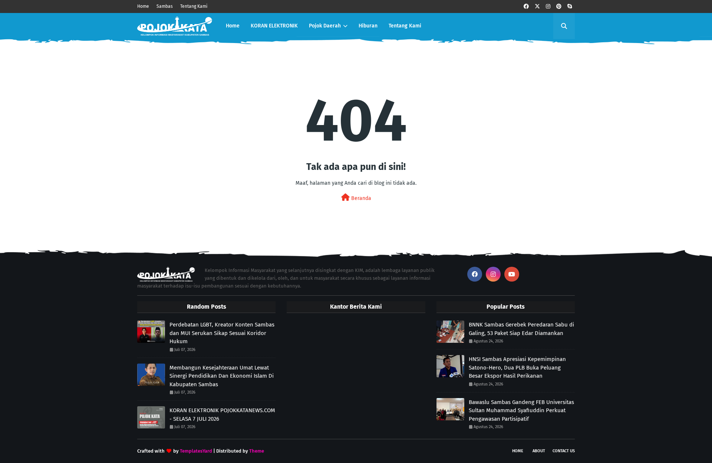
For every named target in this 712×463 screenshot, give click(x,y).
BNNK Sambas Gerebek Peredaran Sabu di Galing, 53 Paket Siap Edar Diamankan (521, 328)
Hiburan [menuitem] (368, 26)
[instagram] (548, 6)
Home (143, 6)
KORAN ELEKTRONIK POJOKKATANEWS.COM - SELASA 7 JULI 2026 (222, 414)
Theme (256, 451)
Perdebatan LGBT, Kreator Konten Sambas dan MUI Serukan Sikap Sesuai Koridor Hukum (221, 333)
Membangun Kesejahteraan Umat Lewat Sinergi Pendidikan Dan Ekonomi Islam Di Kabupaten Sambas (221, 376)
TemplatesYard (196, 451)
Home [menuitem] (233, 26)
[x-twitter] (537, 6)
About (539, 451)
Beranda (360, 198)
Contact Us (564, 451)
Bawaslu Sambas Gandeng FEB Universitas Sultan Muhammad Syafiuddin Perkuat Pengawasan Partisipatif (521, 410)
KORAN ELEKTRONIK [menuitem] (274, 26)
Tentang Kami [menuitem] (405, 26)
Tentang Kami (193, 6)
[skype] (569, 6)
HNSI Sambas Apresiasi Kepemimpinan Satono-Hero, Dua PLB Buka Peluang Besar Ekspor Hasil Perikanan (517, 367)
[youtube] (511, 274)
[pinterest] (558, 6)
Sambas (164, 6)
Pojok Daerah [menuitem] (325, 26)
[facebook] (526, 6)
